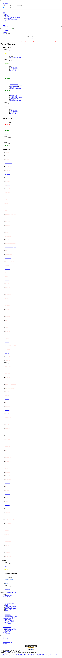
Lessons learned (11, 621)
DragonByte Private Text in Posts (17, 654)
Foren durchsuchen (6, 599)
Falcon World (8, 612)
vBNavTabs (39, 654)
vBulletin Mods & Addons (20, 655)
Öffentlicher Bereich (9, 605)
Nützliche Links (8, 18)
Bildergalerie (5, 26)
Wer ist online (5, 598)
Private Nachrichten (6, 596)
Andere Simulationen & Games (11, 616)
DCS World (7, 614)
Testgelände (12, 71)
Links (4, 25)
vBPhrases (26, 654)
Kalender (7, 15)
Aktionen (7, 16)
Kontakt (4, 637)
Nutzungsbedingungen (7, 642)
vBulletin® (7, 651)
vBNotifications (11, 655)
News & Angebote (11, 617)
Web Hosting (3, 653)
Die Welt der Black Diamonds (16, 69)
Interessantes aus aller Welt (10, 629)
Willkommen (5, 10)
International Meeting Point (10, 609)
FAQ (4, 4)
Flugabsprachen (8, 619)
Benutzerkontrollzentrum (7, 595)
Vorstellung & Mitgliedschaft (10, 606)
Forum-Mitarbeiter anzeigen (13, 19)
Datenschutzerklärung (7, 641)
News (6, 604)
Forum (4, 13)
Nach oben (13, 592)
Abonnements (5, 597)
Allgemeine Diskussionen (10, 607)
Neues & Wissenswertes (10, 624)
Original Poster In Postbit (5, 654)
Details (47, 655)
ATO (4, 22)
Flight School (7, 622)
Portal (4, 12)
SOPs (4, 24)
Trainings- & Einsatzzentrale (15, 57)
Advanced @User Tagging (51, 654)
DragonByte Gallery (32, 654)
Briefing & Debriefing (9, 620)
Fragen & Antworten (9, 625)
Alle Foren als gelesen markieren (14, 17)
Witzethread (7, 631)
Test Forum (7, 633)
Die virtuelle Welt (13, 67)
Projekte (4, 20)
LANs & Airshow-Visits (10, 628)
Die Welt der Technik (14, 70)
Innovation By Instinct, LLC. (9, 656)
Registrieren (5, 3)
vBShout (43, 654)
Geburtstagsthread (8, 630)
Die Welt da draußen (14, 68)
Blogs (4, 21)
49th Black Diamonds (7, 638)
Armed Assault (8, 615)
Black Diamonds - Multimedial (11, 608)
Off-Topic (7, 610)
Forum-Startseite (6, 601)
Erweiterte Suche (6, 30)
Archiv (4, 639)
